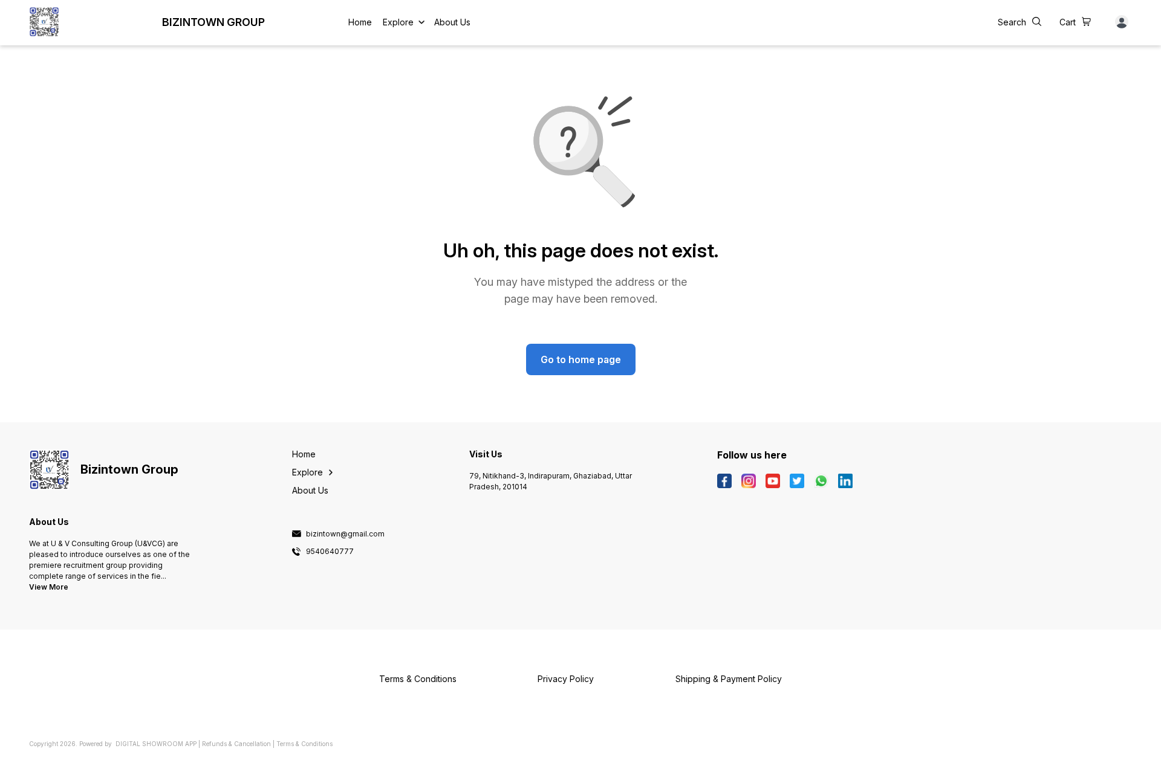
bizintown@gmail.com (345, 534)
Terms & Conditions (304, 743)
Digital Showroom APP (156, 743)
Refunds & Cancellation (236, 743)
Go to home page (581, 359)
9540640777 (330, 551)
